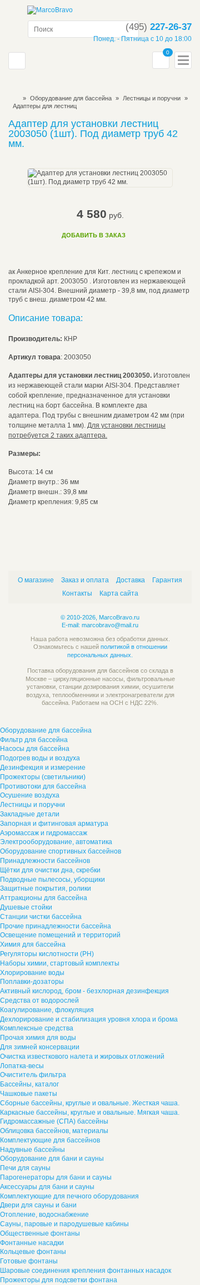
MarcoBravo (12, 98)
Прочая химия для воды (38, 1038)
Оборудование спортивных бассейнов (60, 851)
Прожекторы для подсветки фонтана (58, 1280)
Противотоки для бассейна (43, 786)
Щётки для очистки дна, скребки (50, 870)
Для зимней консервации (39, 1047)
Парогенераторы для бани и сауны (56, 1177)
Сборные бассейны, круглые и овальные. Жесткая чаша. (89, 1103)
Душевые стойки (26, 907)
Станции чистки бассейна (41, 917)
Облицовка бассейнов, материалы (54, 1131)
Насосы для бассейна (34, 749)
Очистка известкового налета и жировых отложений (82, 1056)
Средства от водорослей (39, 1000)
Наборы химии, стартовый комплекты (59, 963)
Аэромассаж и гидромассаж (43, 833)
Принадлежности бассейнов (45, 861)
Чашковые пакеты (28, 1094)
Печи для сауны (25, 1168)
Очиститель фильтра (33, 1075)
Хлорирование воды (32, 973)
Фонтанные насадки (32, 1243)
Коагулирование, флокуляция (47, 1010)
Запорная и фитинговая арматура (54, 823)
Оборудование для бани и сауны (52, 1158)
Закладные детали (29, 814)
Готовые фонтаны (29, 1261)
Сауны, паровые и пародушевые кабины (64, 1224)
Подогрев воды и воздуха (40, 758)
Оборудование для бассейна (71, 98)
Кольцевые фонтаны (33, 1252)
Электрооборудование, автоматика (56, 842)
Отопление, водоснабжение (44, 1214)
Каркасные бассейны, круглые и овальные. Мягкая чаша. (89, 1112)
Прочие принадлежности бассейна (55, 926)
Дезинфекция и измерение (43, 767)
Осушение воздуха (29, 795)
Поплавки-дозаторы (32, 982)
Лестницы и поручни (32, 805)
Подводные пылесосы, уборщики (52, 879)
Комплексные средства (36, 1028)
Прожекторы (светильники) (43, 777)
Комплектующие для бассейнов (50, 1140)
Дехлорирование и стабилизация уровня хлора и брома (89, 1019)
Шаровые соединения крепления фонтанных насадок (85, 1270)
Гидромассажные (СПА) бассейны (54, 1121)
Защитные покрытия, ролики (45, 888)
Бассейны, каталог (29, 1084)
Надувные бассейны (32, 1150)
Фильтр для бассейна (34, 740)
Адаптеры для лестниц (45, 106)
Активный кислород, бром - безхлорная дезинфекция (84, 991)
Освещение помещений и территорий (60, 935)
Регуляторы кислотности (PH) (47, 954)
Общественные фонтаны (40, 1233)
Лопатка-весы (22, 1066)
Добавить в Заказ (94, 235)
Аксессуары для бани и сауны (47, 1187)
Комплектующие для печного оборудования (69, 1196)
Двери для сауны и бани (38, 1205)
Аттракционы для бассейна (43, 898)
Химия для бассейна (33, 944)
